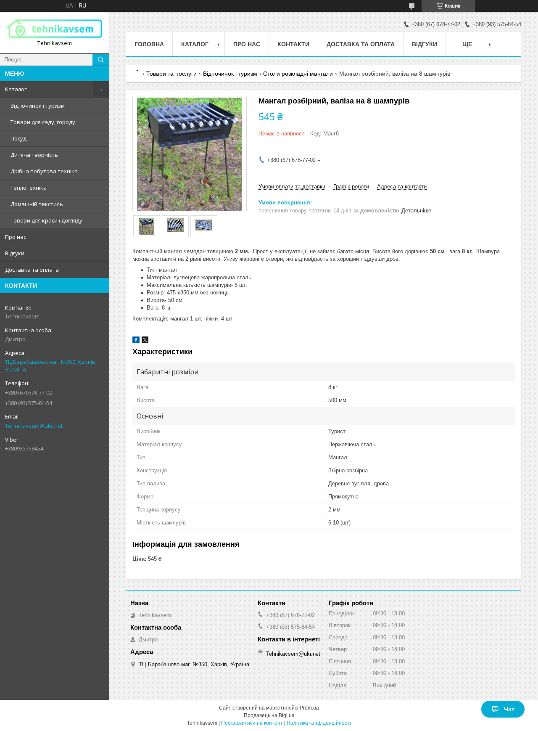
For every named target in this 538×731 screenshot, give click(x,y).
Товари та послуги (171, 73)
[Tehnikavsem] (54, 29)
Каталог (15, 89)
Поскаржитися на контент (252, 723)
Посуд (18, 138)
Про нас (15, 237)
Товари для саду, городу (43, 122)
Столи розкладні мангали (298, 73)
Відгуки (14, 253)
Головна (149, 44)
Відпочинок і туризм (38, 105)
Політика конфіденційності (319, 723)
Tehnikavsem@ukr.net (34, 425)
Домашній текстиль (37, 204)
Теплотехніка (29, 187)
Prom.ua (309, 708)
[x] (145, 341)
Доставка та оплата (32, 269)
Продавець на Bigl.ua (269, 715)
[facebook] (136, 341)
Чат (509, 709)
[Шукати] (100, 59)
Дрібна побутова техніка (44, 171)
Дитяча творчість (34, 155)
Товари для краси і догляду (46, 220)
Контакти (293, 44)
